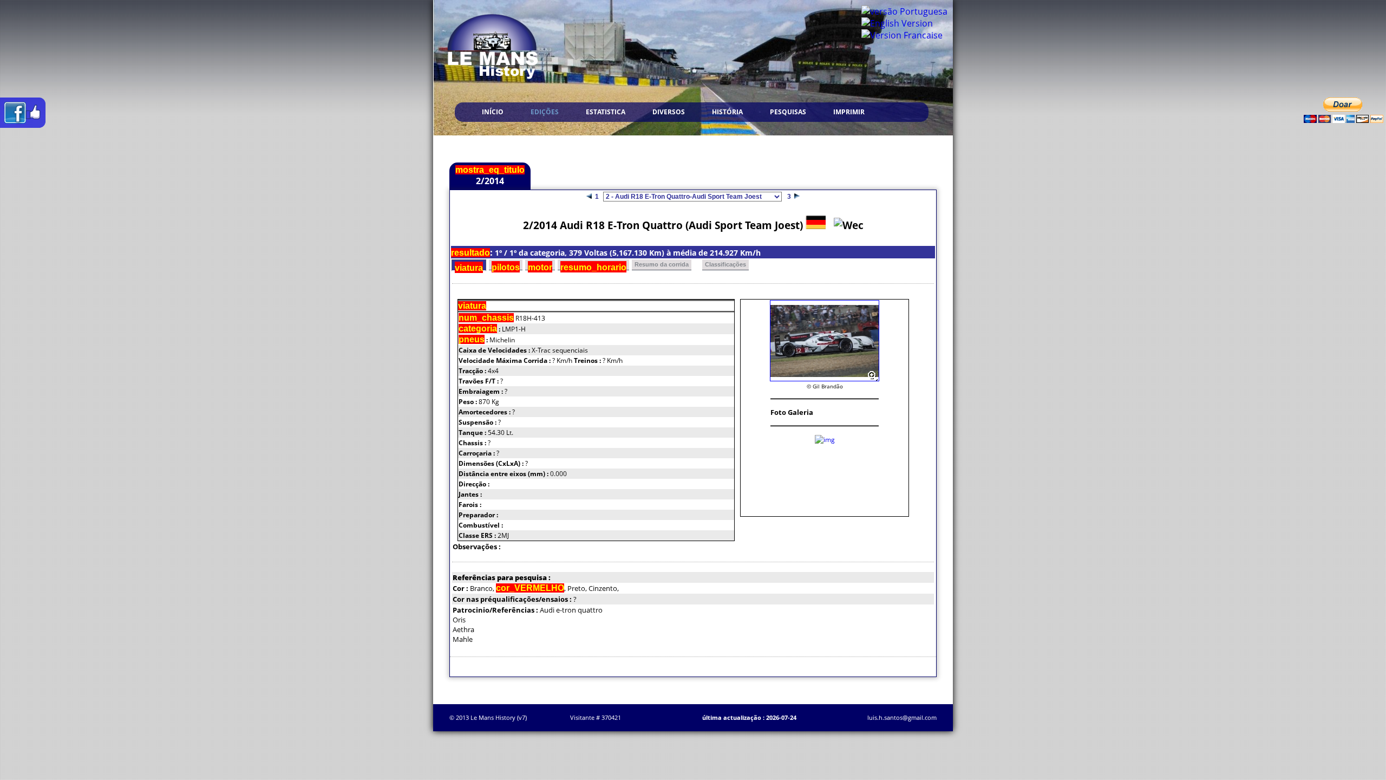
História (727, 111)
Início (493, 111)
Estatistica (605, 111)
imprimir (849, 111)
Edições (545, 111)
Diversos (668, 111)
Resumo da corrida (662, 264)
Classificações (725, 264)
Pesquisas (788, 111)
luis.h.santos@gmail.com (902, 717)
